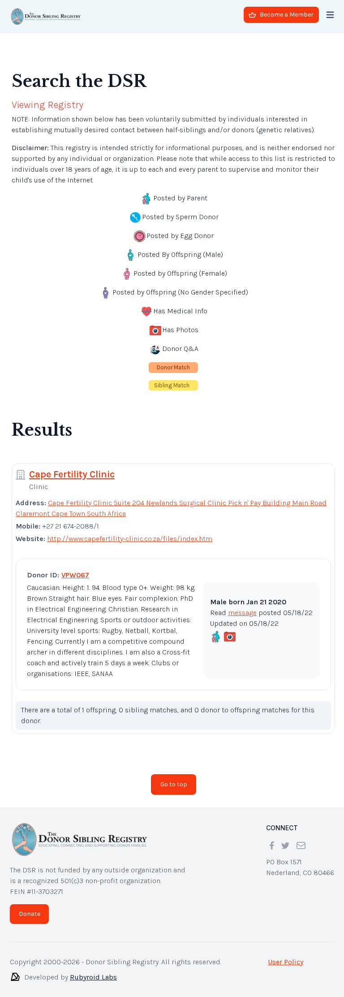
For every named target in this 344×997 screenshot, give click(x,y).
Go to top (173, 784)
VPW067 (75, 575)
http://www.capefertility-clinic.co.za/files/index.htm (129, 538)
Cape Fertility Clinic (72, 474)
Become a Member (287, 14)
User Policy (285, 962)
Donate (29, 914)
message (242, 612)
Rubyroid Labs (93, 977)
